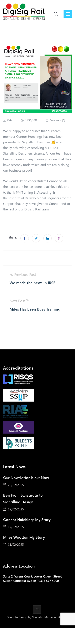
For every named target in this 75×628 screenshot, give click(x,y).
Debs (10, 120)
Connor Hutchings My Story (27, 520)
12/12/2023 (31, 120)
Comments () (57, 120)
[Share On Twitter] (36, 238)
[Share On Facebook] (24, 238)
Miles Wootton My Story (24, 538)
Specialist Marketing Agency (50, 617)
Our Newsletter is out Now (26, 478)
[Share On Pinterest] (59, 238)
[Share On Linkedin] (47, 238)
